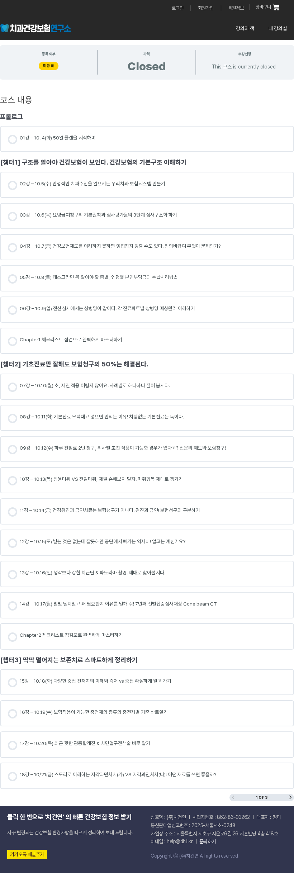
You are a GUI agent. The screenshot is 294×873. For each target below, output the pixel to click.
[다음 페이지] (290, 797)
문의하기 (207, 841)
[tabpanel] (147, 423)
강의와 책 (245, 28)
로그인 (177, 8)
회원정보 (236, 8)
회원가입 (205, 8)
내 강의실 (278, 28)
